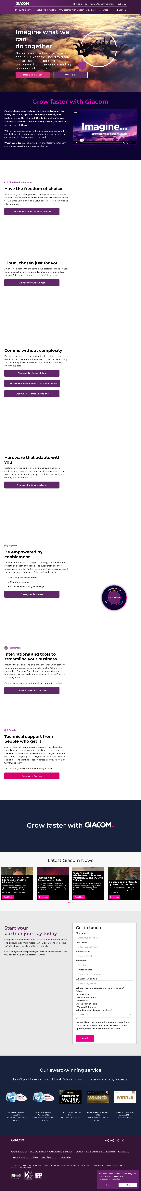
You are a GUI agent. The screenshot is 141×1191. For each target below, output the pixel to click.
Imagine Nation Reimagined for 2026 (50, 879)
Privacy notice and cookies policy (100, 1151)
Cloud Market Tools (87, 1004)
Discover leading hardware (32, 485)
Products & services (25, 10)
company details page (68, 1165)
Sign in (122, 10)
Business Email (83, 951)
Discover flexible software (31, 690)
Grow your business (32, 594)
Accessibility (123, 1151)
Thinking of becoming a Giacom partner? (93, 4)
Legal (15, 1157)
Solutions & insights (46, 10)
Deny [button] (108, 1185)
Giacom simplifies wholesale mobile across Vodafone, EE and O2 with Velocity (88, 876)
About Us (91, 10)
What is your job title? (87, 979)
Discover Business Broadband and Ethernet (32, 383)
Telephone (81, 960)
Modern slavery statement (60, 1151)
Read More (8, 897)
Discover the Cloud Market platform (32, 211)
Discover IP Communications (32, 393)
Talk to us (122, 4)
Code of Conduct (48, 1157)
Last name (81, 942)
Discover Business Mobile (32, 373)
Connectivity (83, 994)
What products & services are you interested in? (100, 988)
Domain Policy (65, 1157)
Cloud (80, 991)
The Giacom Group (18, 1165)
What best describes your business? (94, 1010)
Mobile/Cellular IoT (86, 997)
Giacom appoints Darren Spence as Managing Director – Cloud (16, 879)
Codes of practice (19, 1151)
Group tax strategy (38, 1151)
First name (81, 933)
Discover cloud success (32, 282)
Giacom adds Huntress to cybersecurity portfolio (123, 883)
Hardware (82, 1000)
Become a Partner (32, 776)
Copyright (79, 1151)
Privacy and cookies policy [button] (109, 1179)
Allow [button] (128, 1185)
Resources (103, 10)
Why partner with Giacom (71, 10)
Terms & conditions (29, 1157)
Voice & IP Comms (86, 1007)
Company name (84, 970)
